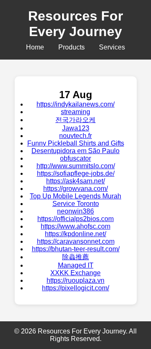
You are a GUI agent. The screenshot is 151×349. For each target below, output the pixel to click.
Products (71, 47)
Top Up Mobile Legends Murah (75, 196)
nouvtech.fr (75, 135)
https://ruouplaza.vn (75, 280)
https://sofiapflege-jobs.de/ (76, 173)
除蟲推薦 (75, 256)
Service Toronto (75, 203)
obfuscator (75, 158)
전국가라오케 (75, 119)
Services (112, 47)
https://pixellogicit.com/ (75, 288)
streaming (75, 111)
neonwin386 (75, 211)
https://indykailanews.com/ (75, 104)
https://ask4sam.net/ (75, 181)
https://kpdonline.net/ (75, 233)
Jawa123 (75, 128)
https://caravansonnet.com (76, 241)
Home (35, 47)
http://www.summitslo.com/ (75, 165)
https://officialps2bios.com (75, 218)
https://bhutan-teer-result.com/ (76, 249)
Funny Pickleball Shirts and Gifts (75, 143)
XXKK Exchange (75, 272)
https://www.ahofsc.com (75, 226)
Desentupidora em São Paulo (75, 150)
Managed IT (76, 265)
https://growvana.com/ (75, 188)
